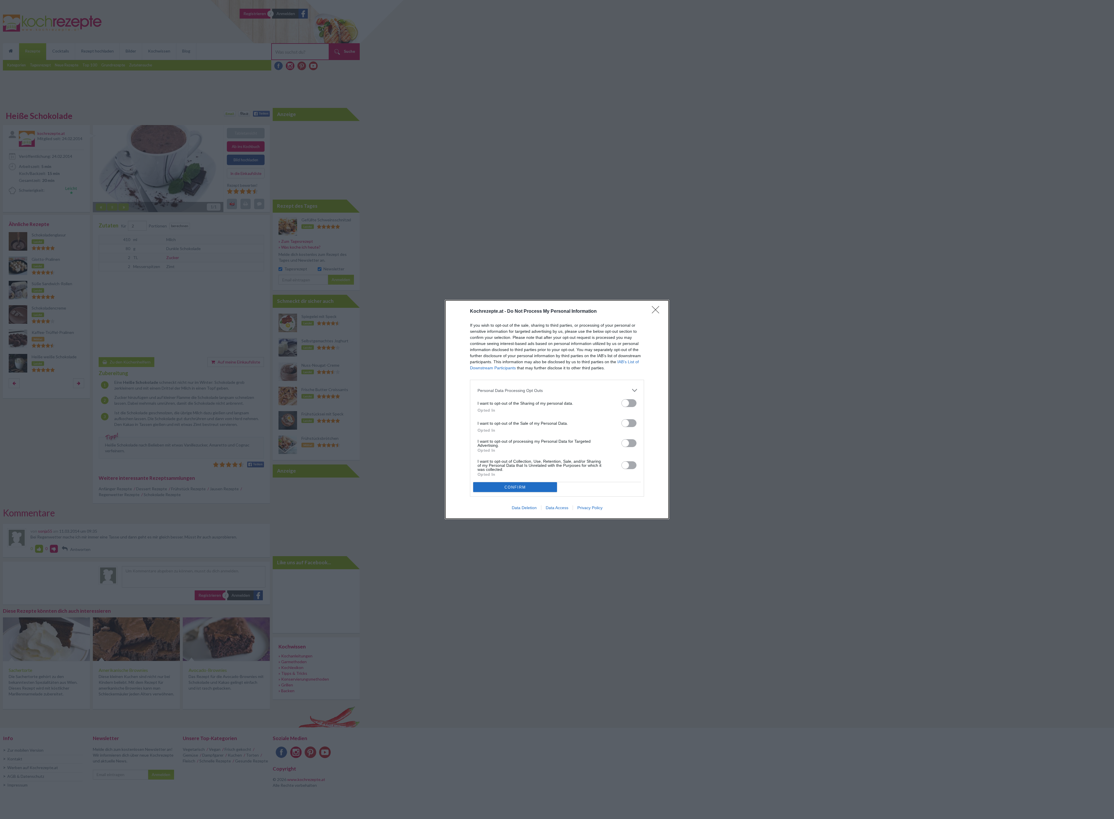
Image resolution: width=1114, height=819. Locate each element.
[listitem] (557, 390)
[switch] (628, 403)
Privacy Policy (590, 507)
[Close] (657, 311)
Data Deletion (524, 507)
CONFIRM (515, 487)
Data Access (557, 507)
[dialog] (557, 409)
